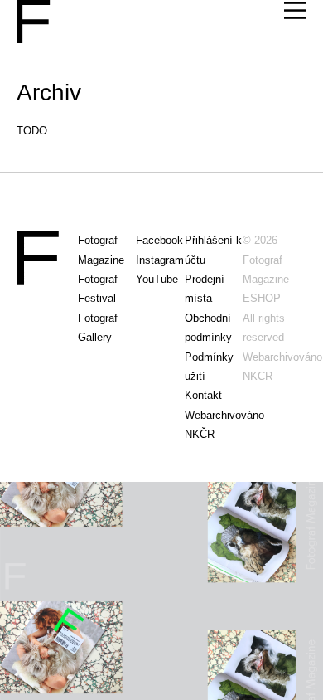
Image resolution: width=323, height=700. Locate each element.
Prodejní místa (204, 288)
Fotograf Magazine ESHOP (266, 279)
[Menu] (295, 11)
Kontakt (203, 395)
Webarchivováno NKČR (214, 424)
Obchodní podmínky (208, 327)
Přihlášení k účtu (213, 249)
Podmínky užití (209, 366)
